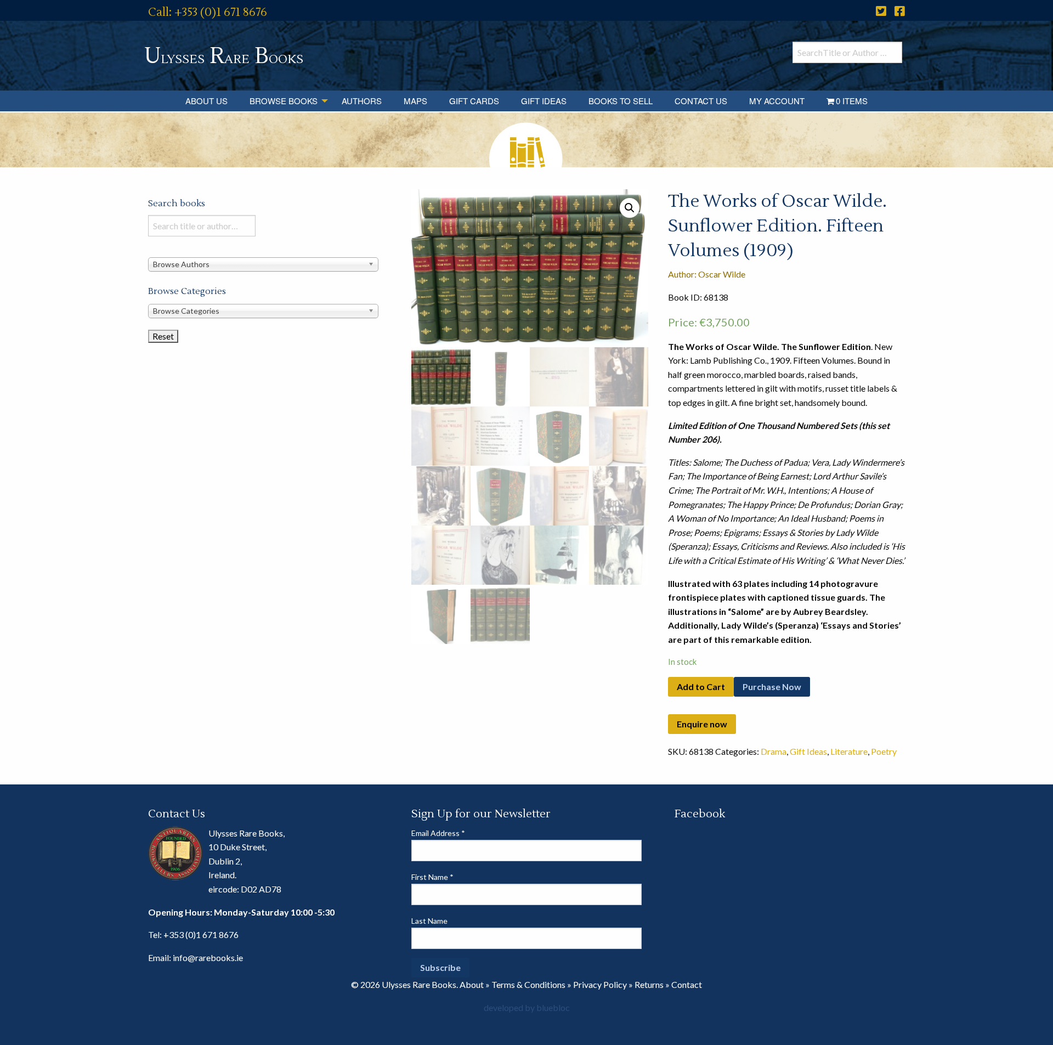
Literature (849, 751)
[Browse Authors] (263, 263)
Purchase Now (772, 686)
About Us (206, 100)
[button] (629, 208)
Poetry (884, 751)
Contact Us (701, 100)
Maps (415, 100)
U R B (223, 56)
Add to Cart (701, 686)
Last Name (429, 920)
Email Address (438, 833)
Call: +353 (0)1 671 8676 (207, 12)
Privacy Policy (600, 984)
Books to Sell (620, 100)
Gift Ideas (544, 100)
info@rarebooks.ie (208, 957)
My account (777, 100)
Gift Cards (474, 100)
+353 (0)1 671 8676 (201, 934)
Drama (773, 751)
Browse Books (284, 100)
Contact (686, 984)
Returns (649, 984)
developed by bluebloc (527, 1007)
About (472, 984)
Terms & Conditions (528, 984)
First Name (432, 877)
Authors (362, 100)
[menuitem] (206, 101)
